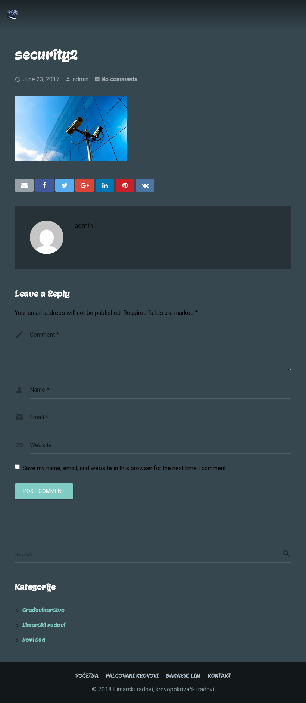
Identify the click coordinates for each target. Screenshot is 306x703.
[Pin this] (125, 185)
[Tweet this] (64, 185)
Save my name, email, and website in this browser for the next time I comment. (124, 468)
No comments (119, 79)
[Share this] (44, 185)
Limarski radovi (43, 625)
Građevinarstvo (43, 610)
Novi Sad (33, 640)
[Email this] (24, 185)
